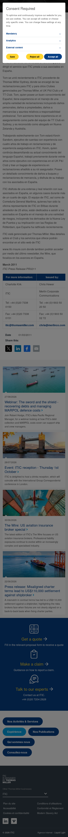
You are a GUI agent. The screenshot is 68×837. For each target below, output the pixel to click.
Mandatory (11, 33)
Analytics (11, 40)
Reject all (34, 56)
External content (14, 47)
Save (12, 56)
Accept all (53, 56)
